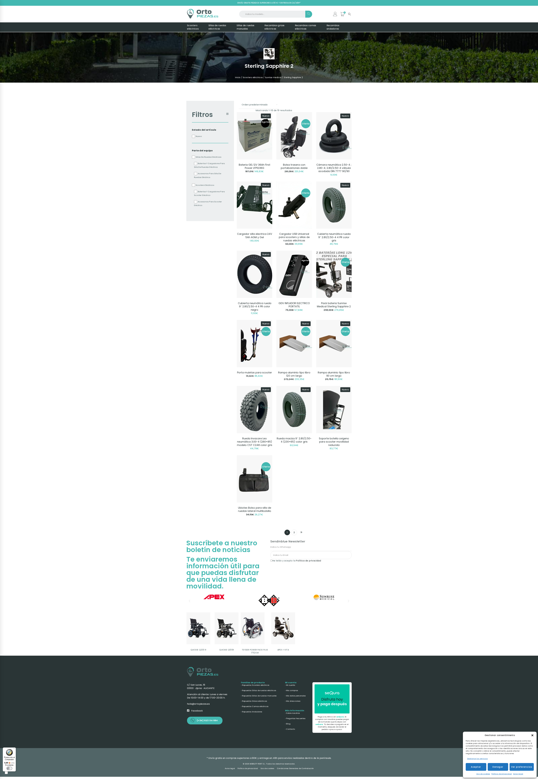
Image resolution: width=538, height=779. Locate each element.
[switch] (9, 768)
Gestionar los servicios (477, 758)
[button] (532, 735)
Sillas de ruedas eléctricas (217, 27)
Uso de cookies (483, 774)
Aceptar (476, 766)
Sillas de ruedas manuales (245, 27)
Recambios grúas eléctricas (274, 27)
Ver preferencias (521, 766)
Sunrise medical (273, 77)
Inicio (237, 77)
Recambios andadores (333, 27)
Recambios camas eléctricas (305, 27)
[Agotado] (294, 252)
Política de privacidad (501, 774)
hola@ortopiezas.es (198, 703)
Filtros (202, 114)
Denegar (497, 766)
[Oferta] (294, 113)
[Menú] (14, 749)
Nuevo (199, 136)
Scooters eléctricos (193, 27)
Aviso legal (518, 774)
